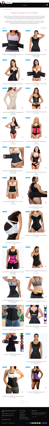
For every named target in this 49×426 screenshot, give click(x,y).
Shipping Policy (22, 415)
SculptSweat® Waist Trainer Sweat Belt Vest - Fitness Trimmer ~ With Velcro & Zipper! (36, 55)
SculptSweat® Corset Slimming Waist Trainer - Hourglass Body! (36, 235)
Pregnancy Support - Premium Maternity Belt (13, 242)
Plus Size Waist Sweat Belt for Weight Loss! (36, 207)
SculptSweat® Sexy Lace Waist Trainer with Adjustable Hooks (13, 83)
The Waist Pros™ (13, 53)
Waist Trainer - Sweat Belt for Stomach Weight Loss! (13, 354)
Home (3, 9)
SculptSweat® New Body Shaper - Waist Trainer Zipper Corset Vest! (36, 173)
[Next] (27, 402)
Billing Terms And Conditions (24, 418)
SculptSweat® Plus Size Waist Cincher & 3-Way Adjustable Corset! (36, 142)
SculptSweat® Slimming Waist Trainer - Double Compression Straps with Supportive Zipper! (13, 301)
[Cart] (46, 5)
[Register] (45, 416)
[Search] (4, 5)
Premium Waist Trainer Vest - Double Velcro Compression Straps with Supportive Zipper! (36, 362)
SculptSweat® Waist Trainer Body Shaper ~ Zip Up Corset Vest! (36, 326)
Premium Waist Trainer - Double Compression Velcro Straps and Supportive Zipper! (13, 272)
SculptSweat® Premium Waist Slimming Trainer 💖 (36, 392)
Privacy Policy (22, 412)
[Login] (44, 5)
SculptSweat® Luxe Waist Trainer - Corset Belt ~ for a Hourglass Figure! (13, 142)
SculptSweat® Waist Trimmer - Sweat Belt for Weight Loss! (36, 301)
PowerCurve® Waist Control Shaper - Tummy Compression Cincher (13, 202)
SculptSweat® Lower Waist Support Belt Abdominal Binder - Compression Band (13, 171)
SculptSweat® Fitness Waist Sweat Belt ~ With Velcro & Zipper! (36, 83)
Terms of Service (22, 414)
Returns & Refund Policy (24, 417)
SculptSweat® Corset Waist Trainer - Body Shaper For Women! (12, 329)
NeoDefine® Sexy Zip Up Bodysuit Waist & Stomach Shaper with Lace (36, 271)
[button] (2, 2)
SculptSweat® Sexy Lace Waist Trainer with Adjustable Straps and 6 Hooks (13, 113)
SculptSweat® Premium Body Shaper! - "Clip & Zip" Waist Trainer (13, 396)
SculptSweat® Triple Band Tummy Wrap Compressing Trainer (13, 54)
